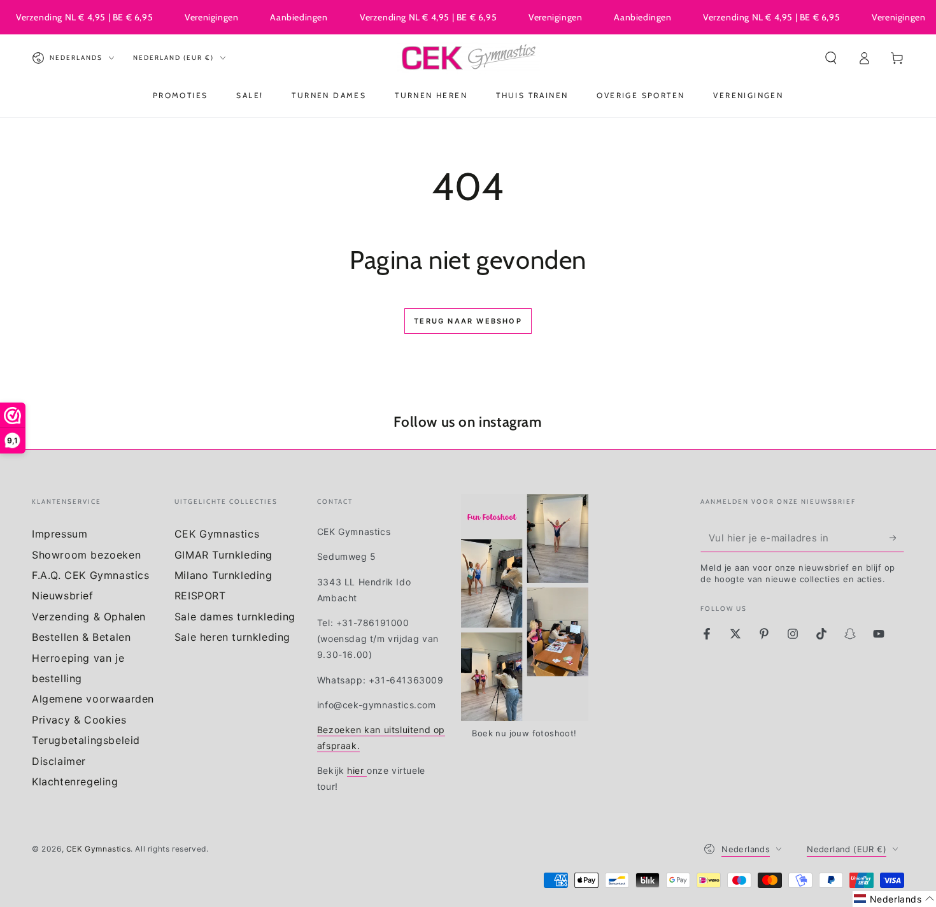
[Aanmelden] (897, 538)
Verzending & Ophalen (89, 616)
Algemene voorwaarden (93, 698)
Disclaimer (59, 761)
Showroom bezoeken (86, 554)
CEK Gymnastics (216, 533)
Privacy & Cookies (79, 719)
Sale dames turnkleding (234, 616)
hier (357, 770)
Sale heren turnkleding (232, 637)
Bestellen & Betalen (81, 637)
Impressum (59, 533)
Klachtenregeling (75, 781)
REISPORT (200, 595)
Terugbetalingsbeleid (86, 740)
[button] (830, 58)
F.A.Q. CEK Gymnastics (91, 575)
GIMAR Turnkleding (223, 554)
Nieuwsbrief (63, 595)
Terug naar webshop (468, 321)
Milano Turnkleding (223, 575)
